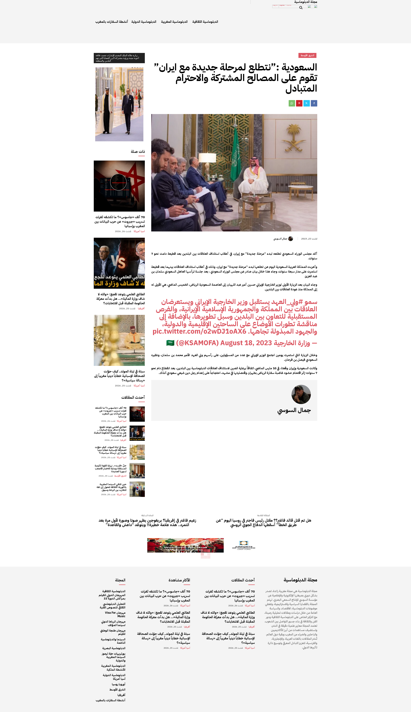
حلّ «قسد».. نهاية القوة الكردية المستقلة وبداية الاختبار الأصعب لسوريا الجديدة (110, 468)
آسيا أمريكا (139, 231)
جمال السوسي (280, 238)
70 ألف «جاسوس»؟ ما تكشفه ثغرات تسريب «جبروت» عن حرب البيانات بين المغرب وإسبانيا (119, 221)
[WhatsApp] (292, 103)
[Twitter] (306, 103)
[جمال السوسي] (291, 238)
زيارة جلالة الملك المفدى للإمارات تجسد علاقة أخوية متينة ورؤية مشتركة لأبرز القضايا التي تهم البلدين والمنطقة (117, 58)
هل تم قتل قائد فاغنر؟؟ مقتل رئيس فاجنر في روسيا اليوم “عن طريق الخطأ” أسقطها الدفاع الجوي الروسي (263, 522)
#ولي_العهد (287, 302)
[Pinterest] (299, 103)
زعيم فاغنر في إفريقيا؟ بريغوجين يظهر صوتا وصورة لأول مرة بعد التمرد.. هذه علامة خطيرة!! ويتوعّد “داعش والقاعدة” (147, 522)
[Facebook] (314, 103)
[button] (300, 7)
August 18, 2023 (246, 343)
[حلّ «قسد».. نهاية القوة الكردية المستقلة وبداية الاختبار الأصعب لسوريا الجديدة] (137, 470)
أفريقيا (141, 308)
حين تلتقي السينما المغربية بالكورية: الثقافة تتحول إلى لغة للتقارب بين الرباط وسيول (111, 487)
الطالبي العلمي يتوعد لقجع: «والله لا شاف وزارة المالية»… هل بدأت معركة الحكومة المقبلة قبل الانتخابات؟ (120, 299)
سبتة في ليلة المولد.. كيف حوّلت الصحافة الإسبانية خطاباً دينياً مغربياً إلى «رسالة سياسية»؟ (119, 376)
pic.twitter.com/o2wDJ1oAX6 (199, 331)
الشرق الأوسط (120, 475)
